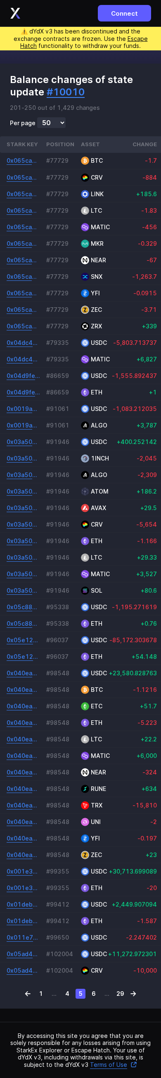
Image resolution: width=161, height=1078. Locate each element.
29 (120, 993)
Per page (23, 123)
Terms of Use (108, 1064)
